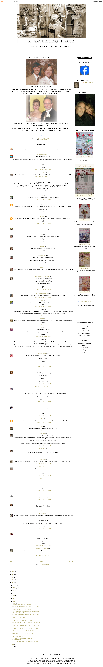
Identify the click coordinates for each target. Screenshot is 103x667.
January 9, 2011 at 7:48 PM (43, 499)
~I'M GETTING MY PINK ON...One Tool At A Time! (23, 630)
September (15, 590)
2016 (13, 576)
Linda (42, 370)
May (14, 596)
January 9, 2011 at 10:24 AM (43, 349)
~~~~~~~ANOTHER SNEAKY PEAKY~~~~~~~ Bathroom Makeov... (26, 622)
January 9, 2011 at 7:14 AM (43, 252)
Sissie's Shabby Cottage (42, 466)
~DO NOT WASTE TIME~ (17, 636)
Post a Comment (41, 559)
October (14, 588)
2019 (13, 571)
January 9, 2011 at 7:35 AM (43, 264)
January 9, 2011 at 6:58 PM (43, 490)
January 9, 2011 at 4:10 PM (43, 445)
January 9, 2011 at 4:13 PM (43, 456)
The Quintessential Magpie (41, 154)
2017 (13, 574)
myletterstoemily (41, 494)
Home (41, 561)
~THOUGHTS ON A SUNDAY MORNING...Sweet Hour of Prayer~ (25, 614)
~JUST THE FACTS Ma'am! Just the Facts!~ (21, 612)
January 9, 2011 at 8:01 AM (43, 297)
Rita (42, 418)
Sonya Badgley (42, 202)
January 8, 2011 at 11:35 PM (43, 151)
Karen (42, 234)
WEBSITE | (40, 46)
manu (42, 327)
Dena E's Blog (42, 433)
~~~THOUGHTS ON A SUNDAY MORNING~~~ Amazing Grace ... (25, 606)
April (14, 598)
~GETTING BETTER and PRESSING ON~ (21, 632)
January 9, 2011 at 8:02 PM (43, 510)
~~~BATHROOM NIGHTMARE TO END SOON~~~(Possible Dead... (26, 628)
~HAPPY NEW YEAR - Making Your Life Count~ (22, 643)
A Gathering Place (85, 65)
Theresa (41, 267)
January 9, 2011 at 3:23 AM (43, 231)
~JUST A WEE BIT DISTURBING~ (19, 616)
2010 (13, 644)
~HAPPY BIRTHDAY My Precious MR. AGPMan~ (22, 633)
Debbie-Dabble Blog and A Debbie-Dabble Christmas (42, 531)
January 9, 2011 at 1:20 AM (43, 199)
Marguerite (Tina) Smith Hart (42, 548)
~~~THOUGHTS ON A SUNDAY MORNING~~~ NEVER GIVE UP (25, 641)
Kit (42, 426)
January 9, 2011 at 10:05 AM (43, 336)
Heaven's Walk (42, 513)
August (14, 592)
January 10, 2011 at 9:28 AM (43, 555)
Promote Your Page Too (84, 75)
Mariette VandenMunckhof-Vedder (42, 386)
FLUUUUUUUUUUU (16, 639)
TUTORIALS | (48, 46)
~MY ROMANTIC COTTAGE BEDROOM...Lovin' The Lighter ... (25, 611)
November (15, 587)
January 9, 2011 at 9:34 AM (43, 324)
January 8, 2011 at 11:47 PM (43, 169)
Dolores (41, 478)
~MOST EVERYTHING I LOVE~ (19, 617)
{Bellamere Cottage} (42, 353)
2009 (13, 646)
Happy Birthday (43, 139)
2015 (13, 577)
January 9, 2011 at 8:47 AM (43, 315)
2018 (13, 573)
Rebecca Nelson (89, 82)
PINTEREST (68, 46)
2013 (13, 581)
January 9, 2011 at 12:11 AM (43, 176)
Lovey (42, 147)
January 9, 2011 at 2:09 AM (43, 223)
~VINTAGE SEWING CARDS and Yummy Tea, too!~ (23, 609)
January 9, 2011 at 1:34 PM (43, 401)
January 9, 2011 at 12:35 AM (43, 192)
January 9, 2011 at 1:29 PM (43, 383)
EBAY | (56, 46)
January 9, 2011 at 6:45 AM (43, 243)
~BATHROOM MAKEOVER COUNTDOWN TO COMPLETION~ (25, 625)
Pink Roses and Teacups (42, 405)
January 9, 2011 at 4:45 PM (43, 463)
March (14, 600)
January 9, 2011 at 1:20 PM (43, 366)
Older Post (71, 561)
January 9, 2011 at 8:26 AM (43, 306)
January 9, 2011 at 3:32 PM (43, 430)
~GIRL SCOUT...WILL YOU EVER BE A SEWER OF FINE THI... (25, 619)
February (15, 601)
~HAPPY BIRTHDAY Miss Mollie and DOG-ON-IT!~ (23, 635)
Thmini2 (42, 195)
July (14, 593)
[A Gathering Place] (84, 74)
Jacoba (41, 300)
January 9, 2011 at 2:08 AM (43, 213)
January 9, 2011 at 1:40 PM (43, 415)
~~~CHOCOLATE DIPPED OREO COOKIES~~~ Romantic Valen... (26, 608)
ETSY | (61, 46)
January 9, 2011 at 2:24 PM (43, 422)
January (14, 603)
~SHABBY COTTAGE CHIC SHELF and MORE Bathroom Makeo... (26, 620)
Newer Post (12, 561)
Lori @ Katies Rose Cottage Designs (41, 276)
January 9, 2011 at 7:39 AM (43, 273)
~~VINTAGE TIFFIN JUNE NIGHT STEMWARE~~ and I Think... (25, 604)
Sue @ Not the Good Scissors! (42, 293)
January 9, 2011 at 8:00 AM (43, 289)
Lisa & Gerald (42, 459)
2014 (13, 579)
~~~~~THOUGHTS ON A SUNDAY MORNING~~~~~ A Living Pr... (26, 624)
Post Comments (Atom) (44, 564)
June (14, 595)
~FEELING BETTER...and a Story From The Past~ (22, 638)
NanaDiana (42, 318)
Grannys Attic (42, 172)
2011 (13, 584)
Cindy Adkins (42, 503)
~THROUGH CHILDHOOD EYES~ (19, 627)
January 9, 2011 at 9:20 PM (43, 528)
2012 (13, 582)
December (15, 585)
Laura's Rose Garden (42, 255)
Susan (42, 227)
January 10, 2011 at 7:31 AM (43, 545)
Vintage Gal (41, 246)
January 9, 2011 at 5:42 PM (43, 475)
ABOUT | (33, 46)
